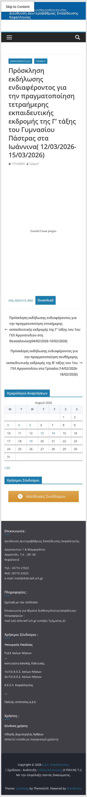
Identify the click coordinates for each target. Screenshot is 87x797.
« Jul (7, 468)
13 (42, 433)
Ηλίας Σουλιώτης (50, 770)
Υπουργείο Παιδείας (18, 645)
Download (45, 300)
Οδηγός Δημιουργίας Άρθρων (24, 734)
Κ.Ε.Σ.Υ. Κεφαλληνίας (18, 685)
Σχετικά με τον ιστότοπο (20, 602)
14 (53, 433)
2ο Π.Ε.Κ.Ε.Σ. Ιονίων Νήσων (22, 677)
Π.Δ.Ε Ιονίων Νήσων (18, 653)
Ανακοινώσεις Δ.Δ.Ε (20, 61)
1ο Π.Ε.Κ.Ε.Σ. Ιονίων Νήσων (22, 672)
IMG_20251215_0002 (20, 300)
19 (31, 441)
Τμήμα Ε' (41, 61)
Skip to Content (18, 6)
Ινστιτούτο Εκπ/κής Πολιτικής (24, 663)
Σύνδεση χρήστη (16, 726)
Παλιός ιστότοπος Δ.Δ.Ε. (20, 702)
